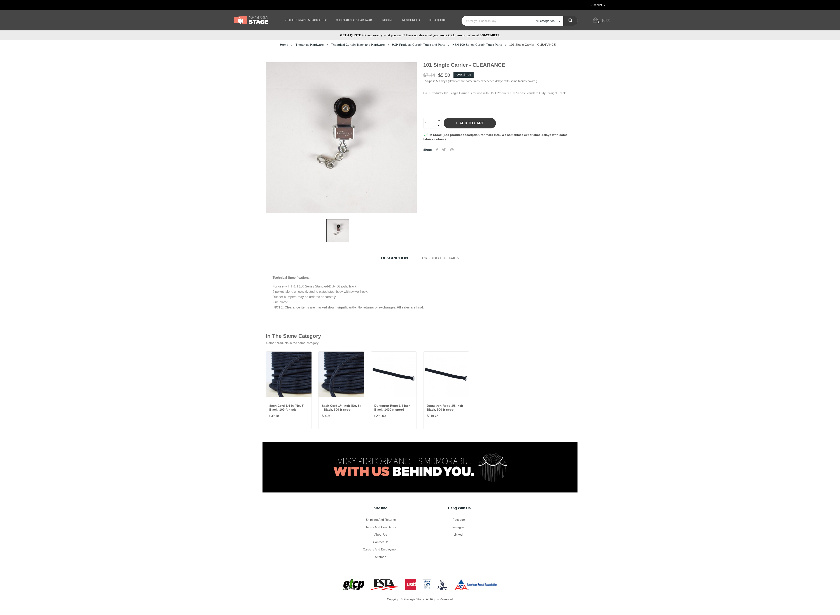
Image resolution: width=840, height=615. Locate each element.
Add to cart (471, 123)
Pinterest (452, 149)
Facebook (459, 519)
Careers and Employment (380, 549)
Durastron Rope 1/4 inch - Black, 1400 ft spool (393, 407)
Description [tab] (394, 258)
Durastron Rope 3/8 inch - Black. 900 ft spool (446, 407)
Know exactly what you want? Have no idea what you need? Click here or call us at (420, 35)
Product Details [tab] (440, 258)
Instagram (459, 527)
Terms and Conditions (381, 527)
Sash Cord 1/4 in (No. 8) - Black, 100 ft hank (287, 407)
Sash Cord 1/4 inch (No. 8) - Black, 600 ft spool (341, 407)
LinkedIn (459, 534)
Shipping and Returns (381, 519)
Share (437, 149)
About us (380, 534)
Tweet (444, 149)
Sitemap (380, 557)
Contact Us (380, 542)
